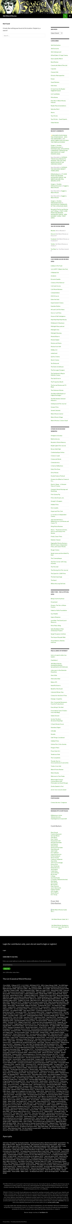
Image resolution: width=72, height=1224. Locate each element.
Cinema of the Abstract (57, 282)
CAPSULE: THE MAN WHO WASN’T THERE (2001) (59, 169)
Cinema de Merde (56, 459)
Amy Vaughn (54, 891)
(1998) (18, 1017)
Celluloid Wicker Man (57, 692)
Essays (53, 79)
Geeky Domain (55, 715)
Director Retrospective (57, 75)
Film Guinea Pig (55, 494)
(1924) (9, 1064)
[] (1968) (52, 1019)
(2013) (51, 1015)
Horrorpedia (54, 508)
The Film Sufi (54, 567)
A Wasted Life (55, 272)
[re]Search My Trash (56, 266)
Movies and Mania (56, 343)
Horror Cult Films (56, 313)
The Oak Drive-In (56, 378)
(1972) (16, 1002)
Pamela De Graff (55, 841)
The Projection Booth (57, 382)
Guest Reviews (55, 82)
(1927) (12, 1071)
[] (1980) (41, 1146)
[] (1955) (24, 1020)
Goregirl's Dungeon (56, 501)
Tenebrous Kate (55, 754)
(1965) (13, 1084)
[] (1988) (11, 990)
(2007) (13, 1074)
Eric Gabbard (54, 852)
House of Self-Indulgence (58, 316)
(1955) (44, 1076)
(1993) (17, 993)
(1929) (20, 1009)
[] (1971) (44, 1121)
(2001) (16, 992)
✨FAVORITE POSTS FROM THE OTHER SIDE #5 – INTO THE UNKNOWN (59, 137)
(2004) (6, 985)
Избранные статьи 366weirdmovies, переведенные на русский (59, 816)
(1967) (35, 998)
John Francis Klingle (57, 862)
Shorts (53, 112)
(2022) (15, 1154)
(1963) (24, 985)
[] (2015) (48, 1143)
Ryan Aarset (54, 832)
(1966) (27, 990)
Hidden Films (55, 504)
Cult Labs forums (56, 286)
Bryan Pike (54, 874)
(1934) (23, 1000)
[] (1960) (38, 1046)
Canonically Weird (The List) (59, 65)
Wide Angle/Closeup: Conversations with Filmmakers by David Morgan (59, 781)
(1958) (7, 1121)
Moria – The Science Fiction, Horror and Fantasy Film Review (59, 531)
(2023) (25, 1161)
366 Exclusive (55, 48)
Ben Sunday (54, 884)
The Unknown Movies (57, 390)
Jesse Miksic (54, 869)
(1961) (47, 995)
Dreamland (54, 602)
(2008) (20, 1005)
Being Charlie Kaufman (57, 598)
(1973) (21, 998)
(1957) (48, 1099)
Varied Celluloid (55, 410)
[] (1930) (34, 1002)
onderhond (54, 353)
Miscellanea (54, 97)
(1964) (42, 1024)
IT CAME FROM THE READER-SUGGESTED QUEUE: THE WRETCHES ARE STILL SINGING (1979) (59, 177)
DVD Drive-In (55, 296)
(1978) (46, 1049)
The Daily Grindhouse (57, 366)
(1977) (15, 985)
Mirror (56, 1158)
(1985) (22, 988)
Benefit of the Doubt (57, 689)
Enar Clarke (54, 839)
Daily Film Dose (55, 469)
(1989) (55, 1025)
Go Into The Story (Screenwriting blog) (57, 720)
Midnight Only (55, 329)
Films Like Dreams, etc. (57, 498)
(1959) (9, 1094)
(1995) (51, 1017)
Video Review (55, 122)
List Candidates (55, 94)
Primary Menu (70, 16)
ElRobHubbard (55, 174)
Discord (53, 234)
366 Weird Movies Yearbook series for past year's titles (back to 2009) (60, 927)
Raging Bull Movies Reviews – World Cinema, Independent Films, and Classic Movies (59, 544)
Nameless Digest (55, 727)
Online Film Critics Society (58, 744)
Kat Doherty (54, 844)
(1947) (34, 1149)
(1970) (35, 1007)
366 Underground (56, 52)
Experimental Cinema (57, 303)
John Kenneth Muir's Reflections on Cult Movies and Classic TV (60, 521)
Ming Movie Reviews (57, 526)
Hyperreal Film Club (57, 511)
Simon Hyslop (55, 857)
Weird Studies (55, 773)
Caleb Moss (54, 871)
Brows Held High (56, 449)
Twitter (53, 244)
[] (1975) (31, 995)
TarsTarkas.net (55, 363)
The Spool (54, 580)
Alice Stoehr (54, 883)
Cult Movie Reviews (56, 289)
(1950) (64, 1079)
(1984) (36, 1012)
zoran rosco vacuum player (58, 789)
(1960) (48, 1109)
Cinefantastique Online (57, 452)
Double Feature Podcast (58, 476)
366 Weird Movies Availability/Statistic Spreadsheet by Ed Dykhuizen (59, 665)
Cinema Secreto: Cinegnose (59, 802)
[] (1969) (32, 1037)
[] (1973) (33, 1056)
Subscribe (6, 968)
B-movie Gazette (55, 279)
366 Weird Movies (10, 16)
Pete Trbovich (55, 886)
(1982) (20, 1064)
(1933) (26, 1130)
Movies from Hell (56, 346)
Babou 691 (54, 682)
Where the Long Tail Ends (58, 583)
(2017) (43, 1072)
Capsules (53, 69)
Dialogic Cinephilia (56, 699)
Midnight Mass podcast (57, 326)
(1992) (16, 995)
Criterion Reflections (57, 466)
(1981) (44, 1066)
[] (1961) (27, 1061)
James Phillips (55, 873)
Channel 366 (54, 72)
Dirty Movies (54, 472)
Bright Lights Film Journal (58, 445)
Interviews (54, 85)
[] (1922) (24, 1042)
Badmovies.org (55, 439)
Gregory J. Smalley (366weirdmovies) (56, 146)
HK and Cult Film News (57, 309)
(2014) (41, 1020)
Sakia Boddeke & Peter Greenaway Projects (57, 629)
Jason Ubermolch (56, 888)
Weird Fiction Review (57, 769)
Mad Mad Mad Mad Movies (59, 319)
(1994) (52, 1042)
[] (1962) (37, 1030)
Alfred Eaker (54, 846)
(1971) (35, 985)
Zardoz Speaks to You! (57, 786)
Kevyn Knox (54, 864)
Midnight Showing (56, 333)
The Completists (55, 758)
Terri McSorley (55, 866)
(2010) (51, 998)
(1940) (44, 1032)
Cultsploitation (55, 292)
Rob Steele (54, 881)
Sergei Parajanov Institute (58, 634)
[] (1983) (19, 1004)
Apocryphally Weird (57, 58)
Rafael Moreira (55, 867)
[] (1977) (41, 1047)
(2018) (42, 1067)
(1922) (39, 1078)
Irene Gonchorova (56, 854)
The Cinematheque (56, 558)
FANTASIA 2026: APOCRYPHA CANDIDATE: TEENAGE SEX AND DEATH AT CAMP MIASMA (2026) (60, 151)
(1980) (56, 990)
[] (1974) (29, 1148)
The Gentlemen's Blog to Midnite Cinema (58, 374)
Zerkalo (60, 1158)
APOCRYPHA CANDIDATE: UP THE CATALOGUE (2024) (59, 205)
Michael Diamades (56, 842)
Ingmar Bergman (55, 617)
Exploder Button (55, 306)
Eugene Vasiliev (55, 889)
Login (4, 950)
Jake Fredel (54, 851)
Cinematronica (55, 462)
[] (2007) (31, 1128)
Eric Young (54, 894)
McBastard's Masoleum (57, 323)
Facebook (53, 239)
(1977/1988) (42, 1161)
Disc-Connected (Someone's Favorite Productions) (59, 703)
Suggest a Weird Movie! (59, 191)
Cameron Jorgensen (56, 859)
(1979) (25, 1083)
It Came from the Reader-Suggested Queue (58, 89)
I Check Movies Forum (57, 724)
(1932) (14, 1037)
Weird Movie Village (57, 417)
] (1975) (64, 1158)
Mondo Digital (55, 340)
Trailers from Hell (56, 766)
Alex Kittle (54, 675)
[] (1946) (23, 997)
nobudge (53, 731)
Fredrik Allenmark (56, 834)
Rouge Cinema (55, 550)
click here (61, 1200)
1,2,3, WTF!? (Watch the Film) (59, 269)
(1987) (16, 1030)
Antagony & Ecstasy (56, 435)
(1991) (57, 997)
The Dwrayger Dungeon (58, 370)
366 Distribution (56, 45)
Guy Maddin (54, 614)
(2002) (36, 987)
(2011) (61, 1057)
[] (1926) (14, 1081)
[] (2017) (21, 1101)
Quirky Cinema (55, 356)
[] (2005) (57, 1066)
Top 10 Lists (54, 116)
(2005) (56, 1037)
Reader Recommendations (58, 106)
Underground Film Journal (58, 403)
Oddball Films (55, 741)
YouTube (53, 249)
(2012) (58, 1000)
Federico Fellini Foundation (59, 610)
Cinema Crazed (55, 456)
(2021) (48, 1158)
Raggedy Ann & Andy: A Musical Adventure (46, 1163)
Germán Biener (55, 836)
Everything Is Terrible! (57, 707)
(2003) (37, 1014)
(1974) (39, 1083)
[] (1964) (33, 1062)
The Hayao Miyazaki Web (58, 637)
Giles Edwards (55, 849)
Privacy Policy (6, 1221)
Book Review (54, 62)
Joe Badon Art (44, 1212)
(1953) (9, 1039)
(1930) (50, 1059)
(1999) (31, 1035)
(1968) (49, 985)
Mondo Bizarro (55, 336)
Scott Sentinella (55, 878)
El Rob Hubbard (55, 856)
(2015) (16, 1027)
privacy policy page (53, 1202)
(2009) (35, 988)
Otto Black (54, 837)
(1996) (53, 1012)
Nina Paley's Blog (56, 625)
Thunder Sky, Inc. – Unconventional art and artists (59, 762)
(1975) (35, 1000)
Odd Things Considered (57, 737)
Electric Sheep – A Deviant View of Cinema (58, 485)
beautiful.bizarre (55, 685)
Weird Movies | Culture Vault (59, 420)
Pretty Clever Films (56, 536)
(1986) (11, 1041)
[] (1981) (37, 1159)
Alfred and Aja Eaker (57, 847)
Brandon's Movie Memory (58, 442)
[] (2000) (45, 1064)
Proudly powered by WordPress (19, 1221)
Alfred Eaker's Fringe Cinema (59, 55)
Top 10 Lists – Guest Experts (59, 119)
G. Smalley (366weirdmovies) (59, 879)
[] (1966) (35, 1015)
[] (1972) (43, 1101)
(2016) (59, 1041)
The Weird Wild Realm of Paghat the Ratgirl (58, 394)
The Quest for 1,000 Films (58, 573)
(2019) (30, 1156)
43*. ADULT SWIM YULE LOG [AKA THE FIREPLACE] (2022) (60, 140)
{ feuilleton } (54, 660)
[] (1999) (31, 993)
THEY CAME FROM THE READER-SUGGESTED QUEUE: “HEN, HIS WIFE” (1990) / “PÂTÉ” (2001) (59, 214)
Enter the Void (55, 299)
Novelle (53, 734)
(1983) (20, 1034)
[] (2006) (46, 1051)
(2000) (22, 1067)
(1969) (44, 997)
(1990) (60, 988)
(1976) (43, 990)
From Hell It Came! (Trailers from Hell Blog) (59, 711)
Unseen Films (55, 407)
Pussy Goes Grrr (55, 751)
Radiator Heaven (56, 540)
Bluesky (53, 230)
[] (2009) (57, 1024)
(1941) (19, 1044)
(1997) (44, 1005)
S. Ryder (53, 876)
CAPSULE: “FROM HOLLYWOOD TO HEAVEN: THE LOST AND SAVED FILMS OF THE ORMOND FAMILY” (59, 160)
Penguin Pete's (55, 747)
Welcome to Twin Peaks (58, 776)
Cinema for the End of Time (59, 695)
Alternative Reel (55, 678)
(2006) (57, 1002)
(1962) (23, 1007)
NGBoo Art (54, 350)
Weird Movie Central (57, 414)
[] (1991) (56, 1113)
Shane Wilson (55, 893)
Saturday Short (55, 109)
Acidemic (53, 276)
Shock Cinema (55, 360)
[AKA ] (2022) (16, 1143)
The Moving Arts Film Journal (59, 570)
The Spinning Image (56, 577)
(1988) (46, 988)
